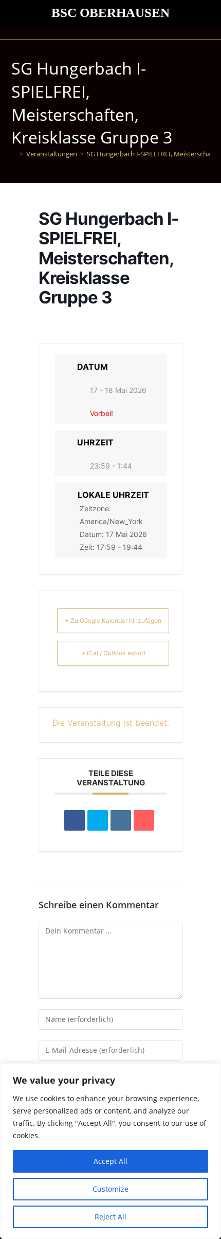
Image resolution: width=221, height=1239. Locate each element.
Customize (110, 1189)
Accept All (110, 1161)
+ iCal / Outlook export (113, 653)
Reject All (110, 1217)
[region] (110, 1151)
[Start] (13, 153)
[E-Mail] (144, 820)
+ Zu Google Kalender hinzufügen (113, 620)
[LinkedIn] (120, 820)
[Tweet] (97, 820)
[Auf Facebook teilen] (74, 820)
